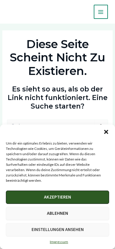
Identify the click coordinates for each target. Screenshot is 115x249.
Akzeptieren (57, 197)
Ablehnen (57, 213)
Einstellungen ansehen (58, 230)
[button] (106, 132)
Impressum (59, 242)
